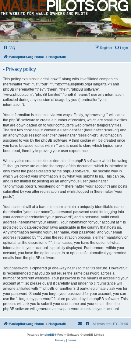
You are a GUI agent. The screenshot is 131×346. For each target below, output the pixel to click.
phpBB (49, 334)
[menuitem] (9, 47)
